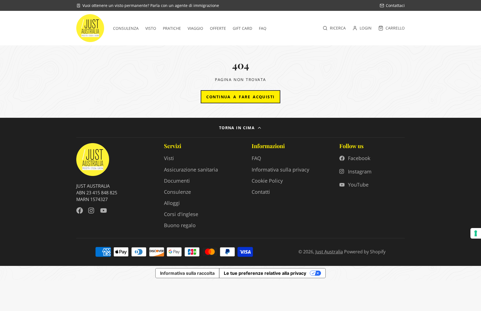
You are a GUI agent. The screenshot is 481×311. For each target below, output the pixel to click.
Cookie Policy (267, 180)
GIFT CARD (242, 28)
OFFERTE (218, 28)
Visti (169, 158)
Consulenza (126, 28)
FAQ (262, 28)
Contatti (261, 191)
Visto (150, 28)
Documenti (177, 180)
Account (362, 28)
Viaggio (195, 28)
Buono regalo (180, 225)
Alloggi (172, 203)
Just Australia (329, 252)
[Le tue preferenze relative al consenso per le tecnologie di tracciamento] (475, 233)
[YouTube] (103, 210)
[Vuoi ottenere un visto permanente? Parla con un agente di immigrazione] (147, 5)
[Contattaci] (392, 5)
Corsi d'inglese (181, 214)
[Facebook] (79, 210)
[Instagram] (91, 210)
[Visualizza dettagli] (92, 159)
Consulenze (177, 191)
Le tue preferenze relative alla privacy (265, 273)
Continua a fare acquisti (240, 96)
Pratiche (172, 28)
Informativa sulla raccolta (187, 273)
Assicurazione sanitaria (191, 169)
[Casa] (90, 28)
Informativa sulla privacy (280, 169)
